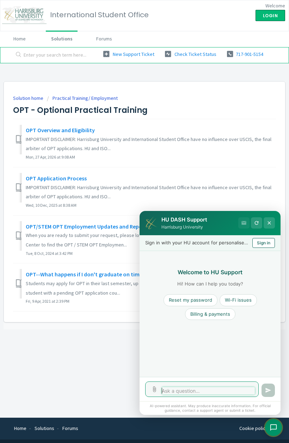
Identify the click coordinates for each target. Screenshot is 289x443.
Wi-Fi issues (238, 300)
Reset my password (190, 300)
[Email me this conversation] (244, 223)
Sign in (263, 242)
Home (19, 39)
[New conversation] (256, 223)
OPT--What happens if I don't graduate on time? (85, 274)
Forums (104, 39)
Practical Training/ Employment (85, 98)
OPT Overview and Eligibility (60, 130)
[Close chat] (269, 223)
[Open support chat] (273, 427)
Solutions (62, 39)
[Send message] (268, 390)
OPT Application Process (56, 178)
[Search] (17, 55)
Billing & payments (210, 314)
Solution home (28, 98)
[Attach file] (154, 389)
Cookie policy (253, 428)
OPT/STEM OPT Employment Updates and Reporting (90, 226)
